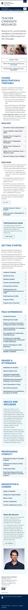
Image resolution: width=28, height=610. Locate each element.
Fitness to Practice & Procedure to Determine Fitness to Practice (13, 323)
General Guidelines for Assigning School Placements (13, 329)
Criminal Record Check (10, 286)
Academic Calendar (9, 272)
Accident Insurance (9, 316)
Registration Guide (17, 195)
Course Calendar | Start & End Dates (12, 131)
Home (2, 11)
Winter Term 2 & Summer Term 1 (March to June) (13, 152)
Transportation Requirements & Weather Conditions (13, 350)
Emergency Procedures (6, 605)
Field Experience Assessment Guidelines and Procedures (12, 380)
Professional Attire (9, 468)
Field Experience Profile (10, 296)
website (8, 416)
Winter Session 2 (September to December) (13, 213)
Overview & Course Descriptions (13, 127)
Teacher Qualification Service (12, 505)
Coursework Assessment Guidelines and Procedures (12, 375)
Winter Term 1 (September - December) (12, 141)
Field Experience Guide (10, 319)
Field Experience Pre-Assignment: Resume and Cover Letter (13, 291)
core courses (18, 89)
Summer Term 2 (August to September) (12, 136)
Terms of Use (14, 605)
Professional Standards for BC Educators (13, 69)
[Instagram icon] (4, 589)
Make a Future (8, 498)
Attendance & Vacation (10, 367)
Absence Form (13, 59)
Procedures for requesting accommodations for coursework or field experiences (13, 340)
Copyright (20, 605)
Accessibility (3, 607)
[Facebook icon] (2, 589)
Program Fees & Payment (11, 303)
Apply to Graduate (9, 491)
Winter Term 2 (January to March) (11, 147)
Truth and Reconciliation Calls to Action (13, 64)
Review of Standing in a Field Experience (12, 345)
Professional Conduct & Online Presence (13, 464)
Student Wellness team (12, 409)
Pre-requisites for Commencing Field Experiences (13, 334)
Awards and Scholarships (11, 282)
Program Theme (8, 299)
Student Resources (8, 11)
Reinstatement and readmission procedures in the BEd (13, 392)
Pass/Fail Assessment (10, 388)
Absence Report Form (10, 371)
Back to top (4, 592)
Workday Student (9, 279)
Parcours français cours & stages (13, 156)
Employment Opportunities (12, 494)
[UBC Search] (25, 1)
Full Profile (9, 543)
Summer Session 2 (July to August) (11, 208)
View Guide (8, 236)
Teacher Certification (10, 501)
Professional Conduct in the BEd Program (13, 459)
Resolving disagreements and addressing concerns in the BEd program (13, 473)
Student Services (8, 276)
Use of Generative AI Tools (11, 384)
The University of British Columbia (10, 3)
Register (5, 202)
